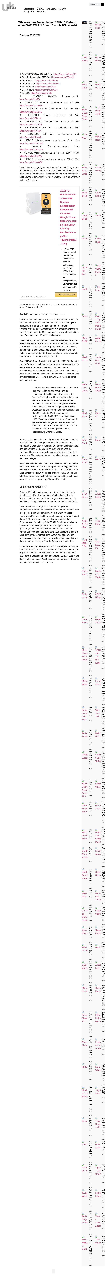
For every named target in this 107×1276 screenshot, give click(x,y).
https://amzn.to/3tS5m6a (31, 112)
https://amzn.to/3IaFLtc (41, 93)
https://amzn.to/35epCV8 (46, 90)
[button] (53, 1271)
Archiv (62, 8)
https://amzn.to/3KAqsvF (31, 131)
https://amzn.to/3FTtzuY (30, 118)
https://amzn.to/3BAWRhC (48, 83)
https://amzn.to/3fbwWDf (31, 162)
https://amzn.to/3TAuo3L (63, 77)
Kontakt (41, 11)
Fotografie (28, 11)
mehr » (91, 52)
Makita (40, 8)
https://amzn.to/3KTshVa (31, 156)
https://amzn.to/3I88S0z (45, 87)
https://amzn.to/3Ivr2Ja (30, 99)
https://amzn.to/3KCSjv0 (31, 124)
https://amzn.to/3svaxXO (65, 74)
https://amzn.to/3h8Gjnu (47, 80)
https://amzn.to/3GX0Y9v (31, 106)
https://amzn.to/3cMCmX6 (31, 143)
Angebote (51, 8)
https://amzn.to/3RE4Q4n (31, 150)
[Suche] (102, 4)
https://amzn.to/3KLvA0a (31, 137)
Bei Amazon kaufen (67, 295)
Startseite (28, 8)
